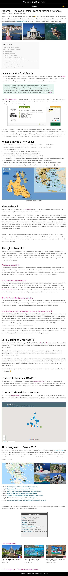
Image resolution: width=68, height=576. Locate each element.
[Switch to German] (63, 6)
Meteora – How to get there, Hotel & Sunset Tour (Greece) (22, 498)
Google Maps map (16, 395)
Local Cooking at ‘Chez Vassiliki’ (12, 63)
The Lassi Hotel (8, 51)
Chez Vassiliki (44, 343)
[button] (34, 6)
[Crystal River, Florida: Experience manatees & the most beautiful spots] (34, 557)
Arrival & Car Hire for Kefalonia (12, 47)
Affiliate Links (30, 573)
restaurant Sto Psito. (38, 381)
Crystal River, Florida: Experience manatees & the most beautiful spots (33, 560)
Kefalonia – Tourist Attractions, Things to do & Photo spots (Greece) (25, 495)
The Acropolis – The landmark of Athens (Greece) (20, 489)
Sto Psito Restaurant (26, 527)
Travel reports (16, 13)
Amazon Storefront (28, 531)
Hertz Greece (24, 522)
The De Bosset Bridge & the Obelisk (16, 59)
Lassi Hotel (28, 209)
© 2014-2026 (22, 573)
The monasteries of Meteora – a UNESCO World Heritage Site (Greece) (26, 500)
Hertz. (51, 92)
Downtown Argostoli (12, 55)
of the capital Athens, (21, 21)
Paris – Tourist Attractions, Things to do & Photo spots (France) (11, 560)
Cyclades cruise (59, 450)
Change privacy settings (41, 573)
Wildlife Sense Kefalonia (8, 289)
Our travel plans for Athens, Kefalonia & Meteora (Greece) (22, 486)
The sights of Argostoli (9, 53)
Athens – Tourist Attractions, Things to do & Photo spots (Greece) (24, 491)
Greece (24, 13)
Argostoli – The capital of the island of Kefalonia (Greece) (22, 493)
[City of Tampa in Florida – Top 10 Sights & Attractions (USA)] (56, 557)
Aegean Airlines (25, 518)
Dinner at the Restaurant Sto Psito (13, 65)
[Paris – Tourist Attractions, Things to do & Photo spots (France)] (12, 557)
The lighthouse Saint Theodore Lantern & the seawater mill (22, 61)
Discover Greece (25, 529)
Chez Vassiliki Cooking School (28, 526)
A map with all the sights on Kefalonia (13, 67)
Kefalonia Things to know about (12, 49)
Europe (21, 13)
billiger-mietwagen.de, (11, 99)
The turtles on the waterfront (14, 57)
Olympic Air (24, 520)
